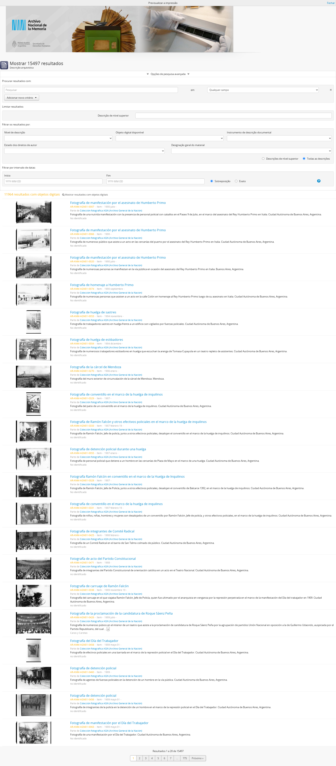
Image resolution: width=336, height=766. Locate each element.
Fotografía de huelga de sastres (93, 312)
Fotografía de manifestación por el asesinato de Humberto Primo (118, 203)
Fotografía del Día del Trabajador (94, 641)
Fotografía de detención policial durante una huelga (108, 449)
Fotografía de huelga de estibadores (96, 339)
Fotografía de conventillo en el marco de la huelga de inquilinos (116, 394)
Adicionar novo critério (20, 97)
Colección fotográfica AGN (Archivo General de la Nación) (111, 210)
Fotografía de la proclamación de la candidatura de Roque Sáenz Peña (121, 613)
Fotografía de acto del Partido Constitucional (103, 558)
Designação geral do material (188, 145)
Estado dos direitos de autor (20, 145)
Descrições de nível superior (282, 158)
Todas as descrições (318, 158)
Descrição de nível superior (113, 115)
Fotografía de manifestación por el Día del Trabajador (109, 723)
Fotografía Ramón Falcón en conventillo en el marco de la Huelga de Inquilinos (127, 476)
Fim (108, 175)
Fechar (331, 3)
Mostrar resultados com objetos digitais (86, 194)
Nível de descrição (14, 132)
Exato (242, 181)
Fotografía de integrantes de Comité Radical (102, 531)
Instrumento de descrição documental (249, 132)
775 (185, 758)
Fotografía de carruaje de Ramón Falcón (99, 586)
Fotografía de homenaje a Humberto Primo (102, 285)
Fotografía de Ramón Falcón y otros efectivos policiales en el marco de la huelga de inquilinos (138, 422)
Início (7, 175)
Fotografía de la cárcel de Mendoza (95, 367)
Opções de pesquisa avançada (168, 74)
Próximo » (197, 758)
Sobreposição (222, 181)
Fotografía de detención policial (93, 668)
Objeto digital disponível (130, 132)
